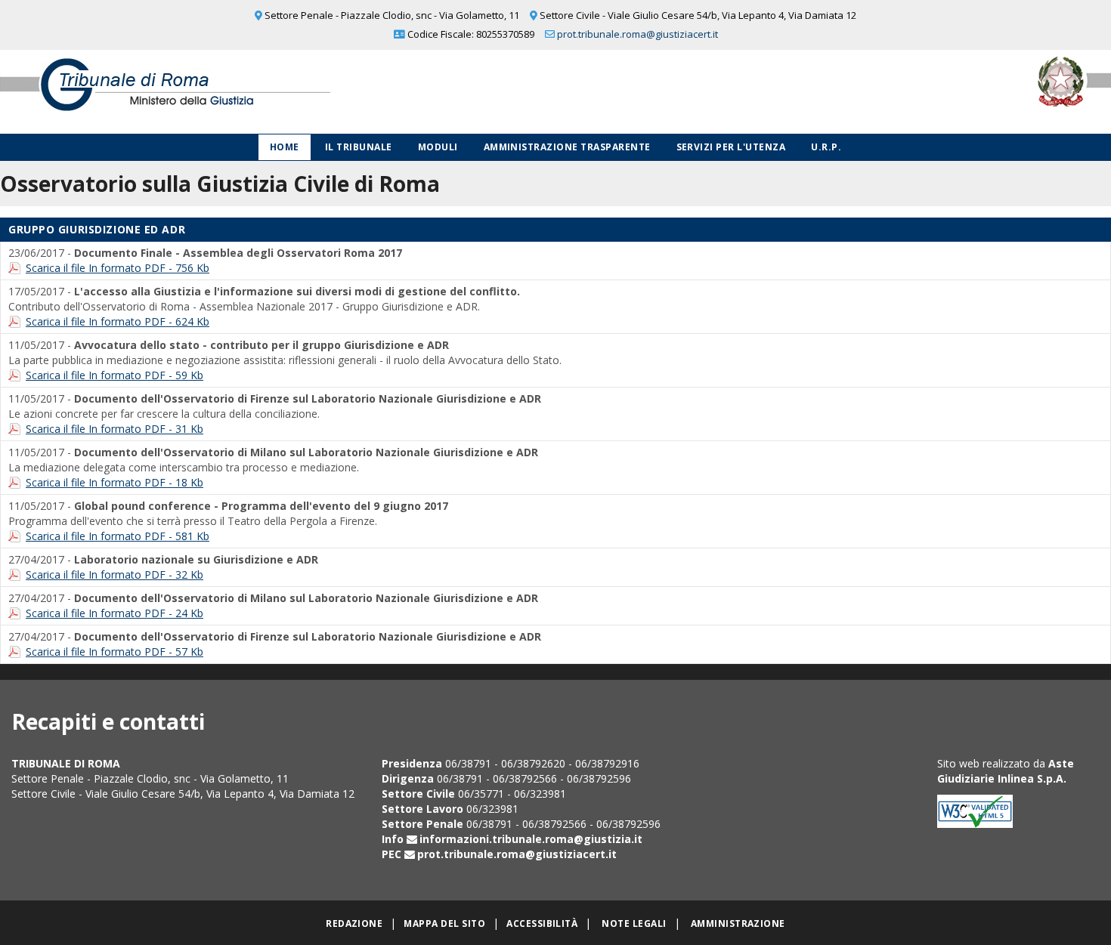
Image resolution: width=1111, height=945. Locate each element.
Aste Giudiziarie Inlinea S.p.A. (1005, 771)
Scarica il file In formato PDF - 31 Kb (114, 429)
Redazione (354, 923)
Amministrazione (738, 923)
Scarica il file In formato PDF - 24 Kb (114, 613)
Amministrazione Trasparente (567, 147)
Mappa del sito (444, 923)
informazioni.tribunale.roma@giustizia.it (530, 839)
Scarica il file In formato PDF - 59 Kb (114, 375)
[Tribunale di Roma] (231, 92)
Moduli (438, 147)
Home (284, 147)
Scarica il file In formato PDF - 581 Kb (117, 536)
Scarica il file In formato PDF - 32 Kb (114, 574)
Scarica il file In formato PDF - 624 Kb (117, 321)
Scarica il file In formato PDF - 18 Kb (114, 482)
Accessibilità (541, 923)
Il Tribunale (358, 147)
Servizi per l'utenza (731, 147)
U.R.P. (826, 147)
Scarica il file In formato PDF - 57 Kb (114, 651)
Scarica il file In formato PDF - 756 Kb (117, 268)
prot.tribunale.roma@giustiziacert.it (637, 34)
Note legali (634, 923)
